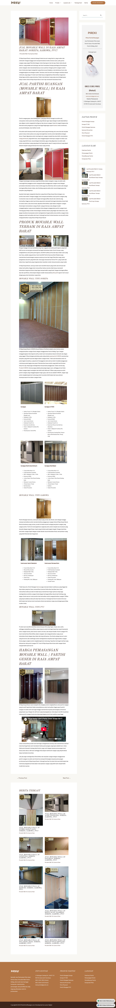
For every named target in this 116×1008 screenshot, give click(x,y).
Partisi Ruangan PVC (87, 135)
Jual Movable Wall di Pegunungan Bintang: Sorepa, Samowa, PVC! (55, 941)
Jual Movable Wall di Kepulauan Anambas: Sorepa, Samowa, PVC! (55, 912)
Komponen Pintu (86, 159)
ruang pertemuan (23, 138)
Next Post (67, 778)
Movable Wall (23, 53)
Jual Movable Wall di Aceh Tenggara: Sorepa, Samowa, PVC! (56, 815)
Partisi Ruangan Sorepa (88, 121)
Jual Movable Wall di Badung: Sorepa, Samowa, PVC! (30, 888)
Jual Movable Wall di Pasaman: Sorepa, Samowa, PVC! (55, 858)
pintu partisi (55, 272)
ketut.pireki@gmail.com (92, 96)
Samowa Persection (87, 130)
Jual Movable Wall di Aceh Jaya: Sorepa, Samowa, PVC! (91, 201)
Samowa (39, 587)
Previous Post (22, 778)
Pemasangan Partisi (87, 153)
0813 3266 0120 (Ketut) (92, 93)
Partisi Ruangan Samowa (88, 127)
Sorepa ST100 (85, 124)
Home (51, 2)
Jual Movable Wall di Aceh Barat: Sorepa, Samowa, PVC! (91, 185)
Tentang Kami (78, 2)
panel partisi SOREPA (55, 356)
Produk (57, 2)
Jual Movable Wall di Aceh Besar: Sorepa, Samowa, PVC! (91, 193)
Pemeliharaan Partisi (87, 156)
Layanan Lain (66, 2)
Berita (86, 2)
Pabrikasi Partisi (86, 150)
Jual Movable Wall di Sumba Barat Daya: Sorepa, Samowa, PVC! (29, 829)
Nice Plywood (85, 133)
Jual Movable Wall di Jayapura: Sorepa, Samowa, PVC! (29, 856)
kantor (55, 125)
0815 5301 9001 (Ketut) (41, 980)
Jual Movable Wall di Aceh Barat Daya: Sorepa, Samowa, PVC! (92, 177)
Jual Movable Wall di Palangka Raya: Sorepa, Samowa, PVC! (30, 941)
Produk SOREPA (23, 368)
